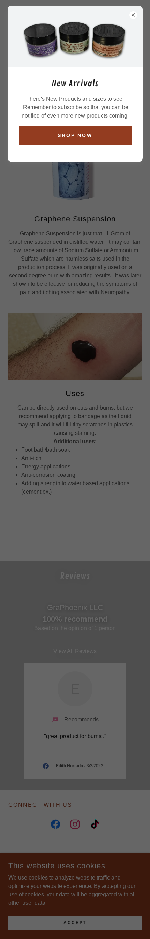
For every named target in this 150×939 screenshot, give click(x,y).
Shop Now (75, 135)
